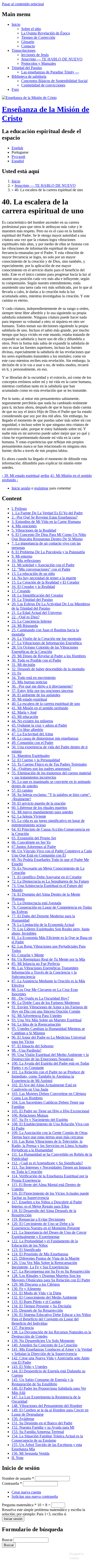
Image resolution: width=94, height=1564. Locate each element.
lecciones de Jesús (35, 55)
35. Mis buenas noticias (29, 682)
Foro (15, 89)
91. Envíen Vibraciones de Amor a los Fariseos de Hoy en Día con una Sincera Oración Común (49, 1009)
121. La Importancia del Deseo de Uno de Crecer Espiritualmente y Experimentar (49, 1234)
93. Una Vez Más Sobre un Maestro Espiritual (46, 1020)
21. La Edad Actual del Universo (37, 613)
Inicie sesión (21, 488)
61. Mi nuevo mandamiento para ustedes (42, 812)
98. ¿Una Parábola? (26, 1050)
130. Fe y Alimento (26, 1289)
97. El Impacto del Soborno (33, 1046)
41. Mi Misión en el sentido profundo (40, 708)
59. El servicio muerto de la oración (39, 803)
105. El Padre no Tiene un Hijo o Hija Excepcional (50, 1111)
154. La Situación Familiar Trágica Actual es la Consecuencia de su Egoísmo (47, 1438)
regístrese (41, 488)
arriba (44, 476)
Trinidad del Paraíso (27, 68)
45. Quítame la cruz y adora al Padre (39, 725)
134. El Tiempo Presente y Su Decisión (41, 1306)
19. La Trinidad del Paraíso (32, 600)
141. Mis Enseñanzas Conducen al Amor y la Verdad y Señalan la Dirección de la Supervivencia (52, 1351)
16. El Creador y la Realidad (33, 587)
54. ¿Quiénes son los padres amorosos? (41, 769)
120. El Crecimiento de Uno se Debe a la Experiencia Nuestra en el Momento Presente (46, 1226)
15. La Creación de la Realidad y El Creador (45, 582)
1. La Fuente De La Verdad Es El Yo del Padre (47, 513)
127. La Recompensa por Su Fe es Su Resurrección (51, 1271)
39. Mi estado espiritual (29, 699)
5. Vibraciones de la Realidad (34, 530)
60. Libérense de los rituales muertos (39, 808)
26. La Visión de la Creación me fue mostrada (46, 639)
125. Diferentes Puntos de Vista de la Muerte (46, 1258)
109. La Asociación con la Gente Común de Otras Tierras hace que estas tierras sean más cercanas (49, 1135)
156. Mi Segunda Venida (30, 1453)
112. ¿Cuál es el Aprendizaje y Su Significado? (47, 1163)
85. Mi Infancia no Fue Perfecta (36, 964)
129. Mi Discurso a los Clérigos (36, 1284)
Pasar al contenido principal (23, 4)
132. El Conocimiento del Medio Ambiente (44, 1297)
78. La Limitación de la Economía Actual (43, 925)
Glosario (27, 42)
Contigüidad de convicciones (43, 85)
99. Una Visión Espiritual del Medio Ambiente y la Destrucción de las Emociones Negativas (50, 1057)
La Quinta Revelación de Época (45, 33)
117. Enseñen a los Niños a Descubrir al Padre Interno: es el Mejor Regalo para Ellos (47, 1204)
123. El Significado (26, 1250)
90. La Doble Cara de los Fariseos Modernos (46, 1003)
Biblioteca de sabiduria (29, 76)
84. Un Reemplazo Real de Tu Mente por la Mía (48, 959)
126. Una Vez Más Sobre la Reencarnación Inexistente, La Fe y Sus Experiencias (44, 1265)
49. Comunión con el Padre (32, 743)
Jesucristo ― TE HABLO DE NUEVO (51, 59)
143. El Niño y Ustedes (29, 1367)
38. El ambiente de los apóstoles (36, 695)
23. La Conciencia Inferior (32, 621)
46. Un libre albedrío (27, 730)
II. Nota (17, 1458)
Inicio (16, 24)
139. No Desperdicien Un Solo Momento (43, 1341)
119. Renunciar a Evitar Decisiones (38, 1219)
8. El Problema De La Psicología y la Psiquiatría (48, 552)
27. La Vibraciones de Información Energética (47, 643)
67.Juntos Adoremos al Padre (34, 847)
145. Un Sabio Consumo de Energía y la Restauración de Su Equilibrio (42, 1382)
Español (18, 161)
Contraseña (12, 1483)
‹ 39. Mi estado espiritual (21, 476)
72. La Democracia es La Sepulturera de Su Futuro (50, 881)
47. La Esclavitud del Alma (32, 734)
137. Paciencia (23, 1328)
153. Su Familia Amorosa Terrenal (38, 1432)
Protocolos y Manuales (38, 63)
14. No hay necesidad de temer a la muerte (44, 578)
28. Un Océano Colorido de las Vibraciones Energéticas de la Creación (45, 649)
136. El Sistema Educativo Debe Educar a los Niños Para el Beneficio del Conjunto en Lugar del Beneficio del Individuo (51, 1319)
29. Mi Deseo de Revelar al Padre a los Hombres (49, 656)
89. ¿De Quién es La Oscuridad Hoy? (40, 998)
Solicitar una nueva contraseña (35, 1496)
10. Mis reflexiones (26, 561)
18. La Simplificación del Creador (37, 595)
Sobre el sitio (31, 29)
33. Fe (16, 673)
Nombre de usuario (18, 1478)
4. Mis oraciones (24, 526)
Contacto (28, 46)
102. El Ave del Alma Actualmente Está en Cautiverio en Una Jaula (44, 1087)
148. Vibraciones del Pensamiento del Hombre (47, 1406)
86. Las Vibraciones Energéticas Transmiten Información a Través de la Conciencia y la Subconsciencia (45, 972)
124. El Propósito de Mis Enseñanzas (40, 1254)
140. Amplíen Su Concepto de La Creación (44, 1345)
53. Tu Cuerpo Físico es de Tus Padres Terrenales (49, 764)
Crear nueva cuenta (26, 1492)
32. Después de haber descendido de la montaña (48, 669)
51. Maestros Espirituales (31, 756)
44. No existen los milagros (32, 721)
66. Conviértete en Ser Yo (31, 842)
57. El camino (22, 790)
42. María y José (24, 712)
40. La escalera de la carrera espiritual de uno (46, 704)
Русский (18, 157)
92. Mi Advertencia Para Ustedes (37, 1016)
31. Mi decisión (23, 665)
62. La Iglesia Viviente (29, 816)
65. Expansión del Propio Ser (34, 838)
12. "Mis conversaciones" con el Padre (41, 569)
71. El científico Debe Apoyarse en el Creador (47, 877)
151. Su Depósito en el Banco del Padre (42, 1423)
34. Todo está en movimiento (34, 678)
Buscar (7, 1540)
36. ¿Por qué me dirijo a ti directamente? (42, 686)
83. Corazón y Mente (28, 955)
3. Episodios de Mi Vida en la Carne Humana (46, 522)
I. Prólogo (19, 509)
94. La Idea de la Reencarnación (36, 1024)
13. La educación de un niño (33, 574)
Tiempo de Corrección (38, 37)
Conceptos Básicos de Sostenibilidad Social (54, 81)
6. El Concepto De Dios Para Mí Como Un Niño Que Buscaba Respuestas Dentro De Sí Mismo (49, 537)
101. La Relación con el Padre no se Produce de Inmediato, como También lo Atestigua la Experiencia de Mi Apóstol (48, 1076)
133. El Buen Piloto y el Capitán (36, 1302)
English (17, 148)
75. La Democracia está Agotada (36, 903)
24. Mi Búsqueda (25, 626)
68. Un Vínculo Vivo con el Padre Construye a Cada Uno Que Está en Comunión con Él (52, 853)
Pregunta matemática (19, 1505)
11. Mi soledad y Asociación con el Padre (43, 565)
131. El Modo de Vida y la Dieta (36, 1293)
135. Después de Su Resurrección (37, 1310)
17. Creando (21, 591)
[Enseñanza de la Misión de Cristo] (29, 98)
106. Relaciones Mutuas (30, 1115)
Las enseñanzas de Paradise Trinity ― (50, 72)
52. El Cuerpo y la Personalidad (36, 760)
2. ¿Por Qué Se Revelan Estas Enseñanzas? (45, 517)
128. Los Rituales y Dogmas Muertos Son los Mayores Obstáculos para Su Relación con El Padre (51, 1278)
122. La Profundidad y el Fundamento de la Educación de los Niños (45, 1243)
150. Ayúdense (23, 1419)
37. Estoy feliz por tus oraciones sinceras (42, 691)
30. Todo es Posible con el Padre (36, 660)
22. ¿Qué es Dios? (26, 617)
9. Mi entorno (22, 556)
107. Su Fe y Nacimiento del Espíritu (40, 1120)
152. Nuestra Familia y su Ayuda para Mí (43, 1427)
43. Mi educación (25, 717)
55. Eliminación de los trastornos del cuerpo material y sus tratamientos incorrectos (51, 775)
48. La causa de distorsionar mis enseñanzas (45, 738)
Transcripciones (23, 50)
